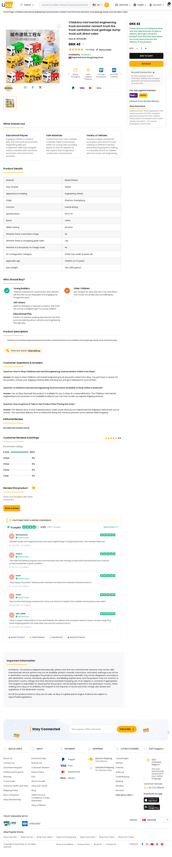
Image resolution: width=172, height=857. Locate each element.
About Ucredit (38, 781)
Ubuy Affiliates (38, 805)
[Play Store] (152, 808)
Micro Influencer (11, 795)
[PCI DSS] (9, 823)
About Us (7, 758)
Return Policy (37, 772)
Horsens (120, 790)
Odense (119, 767)
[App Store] (152, 800)
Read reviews (110, 527)
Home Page (8, 12)
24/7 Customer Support (157, 762)
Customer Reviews (40, 767)
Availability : (75, 54)
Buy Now (146, 63)
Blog (33, 790)
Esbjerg (119, 781)
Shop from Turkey (126, 837)
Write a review (12, 508)
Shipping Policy (10, 790)
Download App (38, 758)
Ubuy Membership (12, 799)
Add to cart (146, 55)
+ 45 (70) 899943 (155, 787)
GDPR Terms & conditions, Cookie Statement (40, 798)
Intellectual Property (13, 772)
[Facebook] (143, 844)
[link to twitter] (40, 87)
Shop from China (106, 837)
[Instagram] (147, 844)
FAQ (33, 776)
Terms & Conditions (65, 844)
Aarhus (119, 763)
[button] (122, 5)
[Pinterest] (162, 844)
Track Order (9, 781)
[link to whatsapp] (25, 87)
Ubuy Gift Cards (39, 785)
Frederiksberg (122, 776)
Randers (120, 785)
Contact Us (9, 763)
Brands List (36, 763)
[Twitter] (157, 844)
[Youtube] (152, 844)
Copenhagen (122, 758)
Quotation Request (12, 767)
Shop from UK (27, 837)
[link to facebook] (33, 87)
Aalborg (120, 772)
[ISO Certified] (29, 823)
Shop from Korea (87, 837)
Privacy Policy (84, 844)
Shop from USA (10, 837)
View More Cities (124, 795)
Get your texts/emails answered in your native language (158, 774)
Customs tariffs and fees (15, 785)
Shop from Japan (44, 837)
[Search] (106, 5)
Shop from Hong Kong (66, 837)
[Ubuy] (7, 4)
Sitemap (7, 776)
